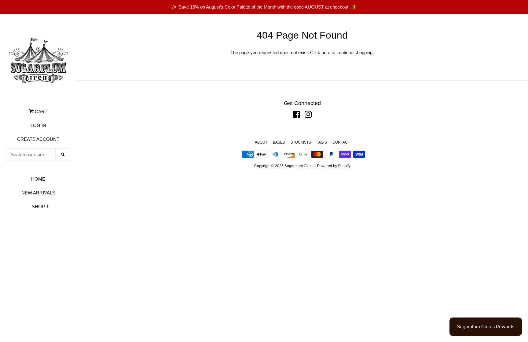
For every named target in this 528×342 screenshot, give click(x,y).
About (261, 142)
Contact (341, 142)
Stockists (301, 142)
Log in (38, 125)
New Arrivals (38, 192)
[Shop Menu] (48, 207)
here (325, 52)
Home (38, 179)
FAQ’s (322, 142)
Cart (40, 111)
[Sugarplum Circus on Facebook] (296, 115)
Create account (38, 139)
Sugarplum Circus (299, 166)
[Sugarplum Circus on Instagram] (308, 115)
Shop (38, 206)
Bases (279, 142)
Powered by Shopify (333, 166)
